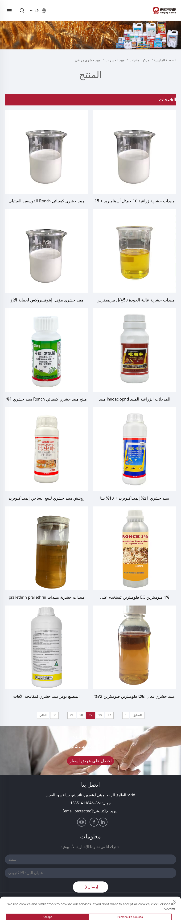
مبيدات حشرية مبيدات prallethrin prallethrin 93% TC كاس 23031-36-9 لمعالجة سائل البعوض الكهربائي (46, 598)
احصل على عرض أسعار (91, 760)
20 (81, 715)
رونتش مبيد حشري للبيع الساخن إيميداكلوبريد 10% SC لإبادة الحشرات (46, 499)
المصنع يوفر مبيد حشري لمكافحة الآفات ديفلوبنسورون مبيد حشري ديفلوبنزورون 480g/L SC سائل (46, 697)
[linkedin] (103, 822)
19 (90, 715)
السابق (137, 715)
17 (109, 715)
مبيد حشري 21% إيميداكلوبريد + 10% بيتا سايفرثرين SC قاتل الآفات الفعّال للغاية (134, 499)
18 (100, 715)
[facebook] (94, 822)
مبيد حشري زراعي (88, 60)
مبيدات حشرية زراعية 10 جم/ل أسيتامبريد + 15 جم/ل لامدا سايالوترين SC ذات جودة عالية (135, 202)
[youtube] (81, 822)
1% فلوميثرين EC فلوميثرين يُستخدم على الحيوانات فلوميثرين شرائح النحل (134, 598)
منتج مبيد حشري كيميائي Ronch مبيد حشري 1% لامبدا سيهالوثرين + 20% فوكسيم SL (46, 400)
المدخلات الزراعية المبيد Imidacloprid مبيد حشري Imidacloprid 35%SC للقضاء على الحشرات (134, 400)
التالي (43, 715)
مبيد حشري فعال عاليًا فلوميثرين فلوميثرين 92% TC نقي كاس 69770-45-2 (135, 697)
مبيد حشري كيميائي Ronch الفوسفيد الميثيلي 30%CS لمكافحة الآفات (46, 202)
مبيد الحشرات (115, 60)
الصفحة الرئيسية (165, 60)
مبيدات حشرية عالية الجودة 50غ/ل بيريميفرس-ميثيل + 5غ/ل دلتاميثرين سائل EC (135, 301)
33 (54, 715)
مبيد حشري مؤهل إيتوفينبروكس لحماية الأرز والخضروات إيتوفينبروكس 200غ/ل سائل (46, 301)
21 (71, 715)
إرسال (93, 887)
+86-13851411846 (86, 803)
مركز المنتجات (140, 60)
